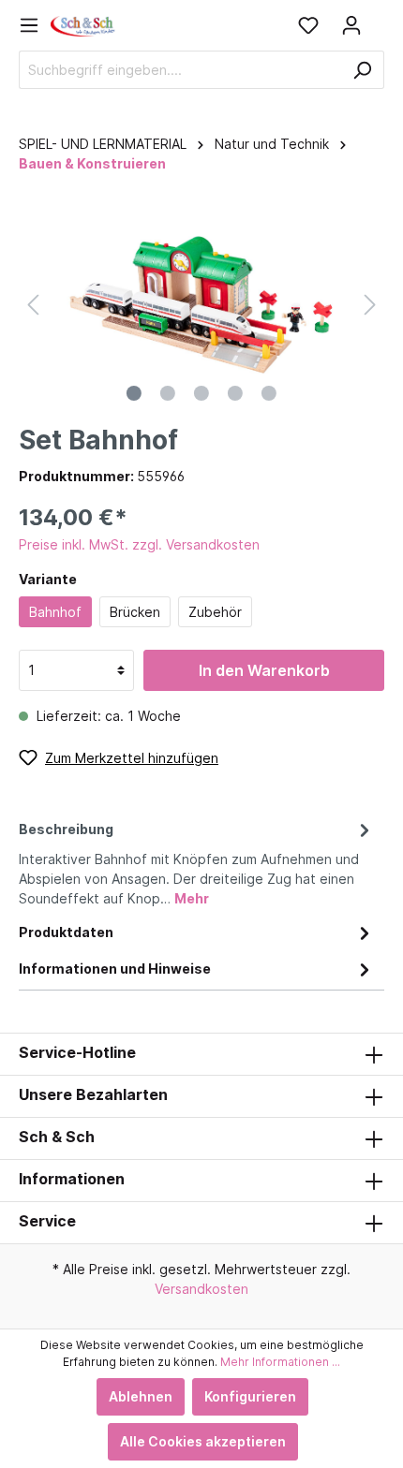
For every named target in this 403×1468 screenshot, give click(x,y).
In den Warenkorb (264, 670)
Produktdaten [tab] (66, 932)
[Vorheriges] (33, 304)
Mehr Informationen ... (280, 1362)
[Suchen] (362, 70)
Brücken (135, 612)
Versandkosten (201, 1289)
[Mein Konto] (351, 25)
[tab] (197, 861)
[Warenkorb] (378, 19)
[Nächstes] (370, 304)
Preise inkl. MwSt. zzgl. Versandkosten (139, 544)
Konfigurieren (250, 1396)
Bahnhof (55, 612)
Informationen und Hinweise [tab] (115, 968)
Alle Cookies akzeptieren (203, 1441)
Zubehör (215, 612)
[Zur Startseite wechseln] (83, 25)
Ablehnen (140, 1396)
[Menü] (35, 25)
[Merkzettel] (308, 25)
